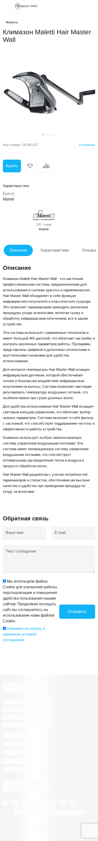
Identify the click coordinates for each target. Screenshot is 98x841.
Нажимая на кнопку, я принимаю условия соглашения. (24, 634)
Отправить (77, 612)
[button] (43, 134)
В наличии (87, 145)
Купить (12, 166)
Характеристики (54, 250)
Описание (18, 250)
